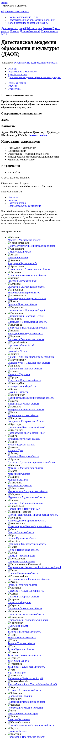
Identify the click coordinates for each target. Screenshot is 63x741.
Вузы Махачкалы (17, 74)
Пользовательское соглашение (24, 205)
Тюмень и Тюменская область (24, 655)
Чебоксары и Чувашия (20, 696)
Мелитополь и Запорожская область (27, 491)
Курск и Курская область (21, 444)
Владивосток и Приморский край (26, 310)
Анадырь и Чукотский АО (22, 263)
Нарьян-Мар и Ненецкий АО (24, 508)
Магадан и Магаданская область (25, 468)
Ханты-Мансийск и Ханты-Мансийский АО (32, 684)
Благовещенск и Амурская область (27, 298)
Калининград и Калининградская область (31, 397)
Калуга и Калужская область (23, 403)
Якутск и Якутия (17, 731)
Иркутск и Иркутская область (24, 380)
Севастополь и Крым (19, 251)
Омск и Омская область (21, 532)
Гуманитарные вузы (25, 62)
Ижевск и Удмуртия (19, 374)
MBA (4, 34)
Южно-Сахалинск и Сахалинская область (31, 725)
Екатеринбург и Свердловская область (29, 362)
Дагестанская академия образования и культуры (34, 77)
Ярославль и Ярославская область (26, 736)
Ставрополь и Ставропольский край (28, 620)
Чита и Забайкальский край (23, 713)
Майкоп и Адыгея (18, 479)
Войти (4, 2)
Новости (14, 31)
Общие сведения (17, 83)
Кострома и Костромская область (26, 421)
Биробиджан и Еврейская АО (24, 292)
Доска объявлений (30, 31)
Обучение (13, 85)
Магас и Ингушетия (19, 473)
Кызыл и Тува (15, 450)
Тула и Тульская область (21, 649)
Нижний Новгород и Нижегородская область (33, 514)
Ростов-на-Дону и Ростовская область (28, 579)
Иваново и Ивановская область (25, 368)
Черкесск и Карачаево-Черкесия (25, 707)
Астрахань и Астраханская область (27, 275)
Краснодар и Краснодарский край (26, 427)
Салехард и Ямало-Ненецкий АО (26, 590)
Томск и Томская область (21, 643)
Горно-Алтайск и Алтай (21, 345)
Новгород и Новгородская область (27, 520)
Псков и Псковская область (23, 573)
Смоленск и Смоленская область (26, 614)
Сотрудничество (17, 203)
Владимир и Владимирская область (27, 321)
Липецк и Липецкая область (23, 456)
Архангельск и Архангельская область (29, 269)
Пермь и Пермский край (21, 555)
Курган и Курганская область (24, 438)
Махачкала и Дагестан (20, 485)
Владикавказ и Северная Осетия (25, 316)
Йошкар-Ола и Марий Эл (22, 386)
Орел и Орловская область (22, 538)
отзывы (41, 62)
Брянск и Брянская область (22, 304)
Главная (12, 68)
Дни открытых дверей (13, 28)
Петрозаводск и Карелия (21, 561)
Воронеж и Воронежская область (26, 339)
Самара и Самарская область (23, 596)
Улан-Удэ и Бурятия (18, 660)
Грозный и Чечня (17, 351)
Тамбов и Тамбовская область (24, 631)
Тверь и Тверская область (22, 637)
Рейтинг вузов (34, 28)
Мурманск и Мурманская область (26, 497)
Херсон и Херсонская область (24, 690)
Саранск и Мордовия (19, 602)
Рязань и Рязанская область (22, 584)
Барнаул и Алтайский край (22, 280)
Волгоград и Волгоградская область (27, 327)
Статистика (14, 88)
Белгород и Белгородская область (26, 286)
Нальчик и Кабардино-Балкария (25, 503)
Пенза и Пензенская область (23, 549)
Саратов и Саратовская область (25, 608)
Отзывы (47, 28)
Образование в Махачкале (22, 71)
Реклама (12, 200)
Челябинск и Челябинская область (26, 701)
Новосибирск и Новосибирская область (30, 526)
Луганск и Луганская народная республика (31, 462)
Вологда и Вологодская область (25, 333)
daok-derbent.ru (38, 135)
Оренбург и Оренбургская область (27, 544)
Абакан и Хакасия (18, 257)
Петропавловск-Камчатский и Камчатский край (34, 567)
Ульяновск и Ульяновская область (26, 666)
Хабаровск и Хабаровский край (25, 678)
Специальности (49, 31)
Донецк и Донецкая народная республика (31, 356)
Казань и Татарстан (18, 392)
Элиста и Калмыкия (19, 719)
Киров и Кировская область (23, 415)
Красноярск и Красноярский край (26, 432)
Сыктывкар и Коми (18, 625)
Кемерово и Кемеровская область (26, 409)
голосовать (51, 62)
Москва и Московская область (24, 240)
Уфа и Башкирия (17, 672)
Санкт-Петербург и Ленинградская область (31, 245)
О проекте (13, 197)
